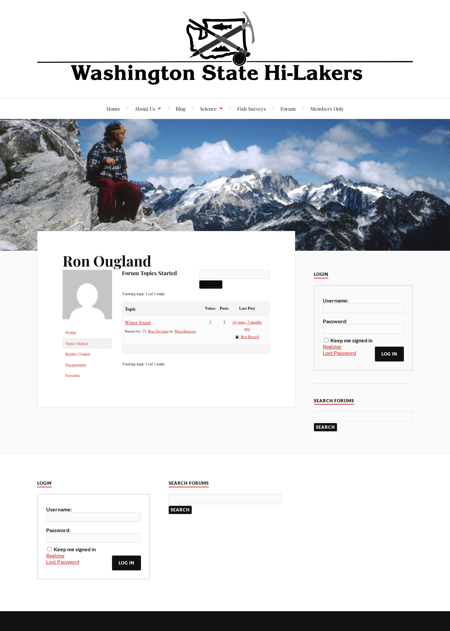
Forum (288, 108)
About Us (145, 108)
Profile (71, 332)
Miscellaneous (185, 331)
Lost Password (339, 353)
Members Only (327, 108)
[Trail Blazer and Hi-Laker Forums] (225, 48)
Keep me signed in (351, 340)
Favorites (73, 375)
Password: (335, 321)
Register (332, 346)
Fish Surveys (251, 108)
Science (208, 108)
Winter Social (138, 322)
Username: (336, 300)
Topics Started (77, 343)
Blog (180, 108)
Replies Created (78, 354)
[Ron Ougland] (87, 324)
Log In (389, 354)
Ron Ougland (107, 260)
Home (113, 108)
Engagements (76, 364)
